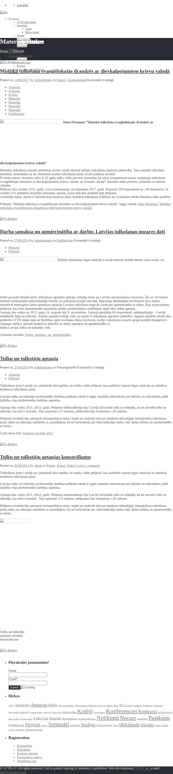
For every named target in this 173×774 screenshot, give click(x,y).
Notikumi (107, 718)
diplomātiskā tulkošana (86, 705)
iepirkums (148, 705)
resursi (44, 725)
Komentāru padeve (29, 757)
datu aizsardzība (66, 705)
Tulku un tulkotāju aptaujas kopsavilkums (45, 457)
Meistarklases (69, 718)
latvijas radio (26, 719)
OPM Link (142, 768)
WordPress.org (26, 761)
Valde (28, 28)
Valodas (147, 724)
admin (38, 465)
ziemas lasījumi (34, 729)
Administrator (43, 80)
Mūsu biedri (32, 32)
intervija (47, 712)
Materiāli (14, 98)
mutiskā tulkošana (87, 719)
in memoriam (35, 712)
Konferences (121, 711)
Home (4, 51)
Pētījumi (13, 247)
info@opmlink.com (13, 772)
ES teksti (128, 705)
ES (121, 705)
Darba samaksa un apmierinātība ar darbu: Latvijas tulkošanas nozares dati (82, 231)
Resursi (21, 65)
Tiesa (115, 725)
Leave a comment (88, 465)
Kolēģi (13, 95)
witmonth (19, 730)
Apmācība (22, 705)
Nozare (128, 718)
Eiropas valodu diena (108, 705)
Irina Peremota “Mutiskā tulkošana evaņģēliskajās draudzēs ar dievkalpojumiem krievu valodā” (85, 206)
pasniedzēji (142, 719)
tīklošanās (129, 724)
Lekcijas (41, 718)
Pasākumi (159, 718)
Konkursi (147, 711)
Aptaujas (14, 87)
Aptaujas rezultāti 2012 (37, 433)
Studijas (88, 724)
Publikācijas (16, 114)
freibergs (138, 705)
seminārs (75, 725)
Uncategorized (76, 80)
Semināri (22, 59)
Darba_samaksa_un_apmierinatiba (48, 335)
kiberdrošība (69, 712)
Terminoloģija (104, 725)
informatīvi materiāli (18, 712)
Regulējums (24, 62)
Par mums (13, 18)
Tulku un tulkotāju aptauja (29, 358)
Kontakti (22, 45)
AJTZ (11, 705)
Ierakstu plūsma (27, 753)
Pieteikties (23, 749)
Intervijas (56, 712)
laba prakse (13, 719)
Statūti (20, 35)
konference (99, 712)
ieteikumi (158, 705)
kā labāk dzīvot (165, 712)
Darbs (52, 705)
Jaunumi (13, 49)
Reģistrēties (24, 746)
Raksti (61, 80)
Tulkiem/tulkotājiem (20, 55)
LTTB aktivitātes (26, 22)
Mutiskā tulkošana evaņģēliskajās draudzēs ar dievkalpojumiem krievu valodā (85, 71)
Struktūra (22, 25)
